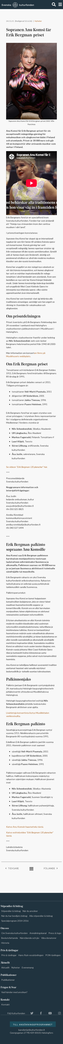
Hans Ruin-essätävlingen (30, 955)
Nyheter (38, 21)
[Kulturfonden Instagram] (57, 1013)
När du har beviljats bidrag (14, 915)
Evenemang (28, 967)
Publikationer (8, 979)
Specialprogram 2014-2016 (14, 920)
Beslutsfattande (9, 938)
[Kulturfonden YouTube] (48, 1013)
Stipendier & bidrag (11, 911)
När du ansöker (30, 911)
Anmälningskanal (38, 933)
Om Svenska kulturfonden (14, 933)
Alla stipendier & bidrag (41, 915)
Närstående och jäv (29, 938)
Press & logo (54, 933)
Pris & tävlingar (8, 955)
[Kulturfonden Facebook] (39, 1013)
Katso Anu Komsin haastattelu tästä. (25, 826)
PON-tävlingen (53, 955)
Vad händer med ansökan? (14, 992)
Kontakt (5, 1004)
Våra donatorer (48, 938)
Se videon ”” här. (26, 467)
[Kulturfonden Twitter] (30, 1013)
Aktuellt (5, 967)
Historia (5, 942)
